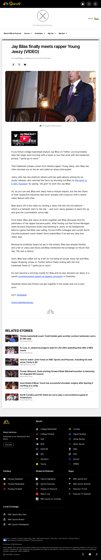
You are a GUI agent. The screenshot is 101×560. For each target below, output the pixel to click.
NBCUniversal (17, 544)
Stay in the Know (10, 432)
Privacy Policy (74, 538)
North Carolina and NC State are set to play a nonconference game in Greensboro (54, 396)
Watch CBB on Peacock (12, 33)
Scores (27, 33)
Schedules (39, 33)
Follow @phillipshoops (22, 302)
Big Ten (51, 33)
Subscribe (8, 445)
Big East (62, 33)
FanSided (21, 295)
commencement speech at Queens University (40, 276)
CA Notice (25, 540)
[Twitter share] (19, 65)
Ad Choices (63, 538)
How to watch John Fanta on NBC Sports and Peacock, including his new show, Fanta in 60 (56, 361)
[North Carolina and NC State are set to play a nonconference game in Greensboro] (11, 397)
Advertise (6, 538)
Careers (14, 538)
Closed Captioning (24, 538)
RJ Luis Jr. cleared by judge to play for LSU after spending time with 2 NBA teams (56, 349)
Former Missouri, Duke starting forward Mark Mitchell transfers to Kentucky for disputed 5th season (57, 372)
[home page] (12, 3)
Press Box (54, 538)
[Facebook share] (13, 65)
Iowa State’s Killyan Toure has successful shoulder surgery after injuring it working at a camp (56, 384)
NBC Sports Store (43, 538)
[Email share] (25, 65)
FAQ (34, 538)
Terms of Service (37, 540)
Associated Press (26, 341)
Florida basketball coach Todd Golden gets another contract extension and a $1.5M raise (57, 337)
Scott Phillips (18, 58)
